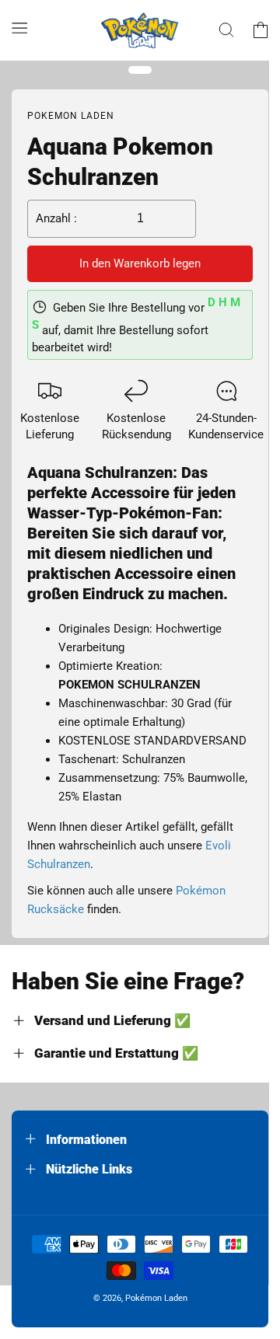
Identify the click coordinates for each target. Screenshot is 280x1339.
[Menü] (19, 27)
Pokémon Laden (156, 1298)
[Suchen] (226, 30)
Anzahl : (56, 218)
